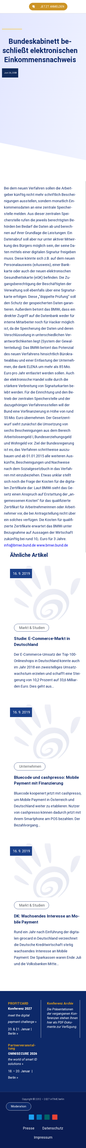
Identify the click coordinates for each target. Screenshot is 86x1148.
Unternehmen (30, 766)
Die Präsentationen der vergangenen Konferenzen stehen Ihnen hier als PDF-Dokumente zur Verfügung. (62, 1018)
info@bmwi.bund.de (20, 545)
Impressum (43, 1137)
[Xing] (47, 1117)
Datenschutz (52, 1128)
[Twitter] (31, 1117)
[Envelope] (54, 1117)
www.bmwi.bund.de (52, 545)
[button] (81, 6)
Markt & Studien (32, 628)
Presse (28, 1128)
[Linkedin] (39, 1117)
